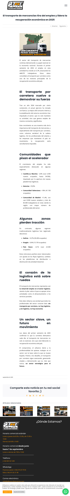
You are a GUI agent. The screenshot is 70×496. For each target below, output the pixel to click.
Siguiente (62, 26)
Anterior (55, 26)
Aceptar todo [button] (7, 492)
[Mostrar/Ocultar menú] (66, 5)
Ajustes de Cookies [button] (19, 492)
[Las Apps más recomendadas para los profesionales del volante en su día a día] (9, 407)
